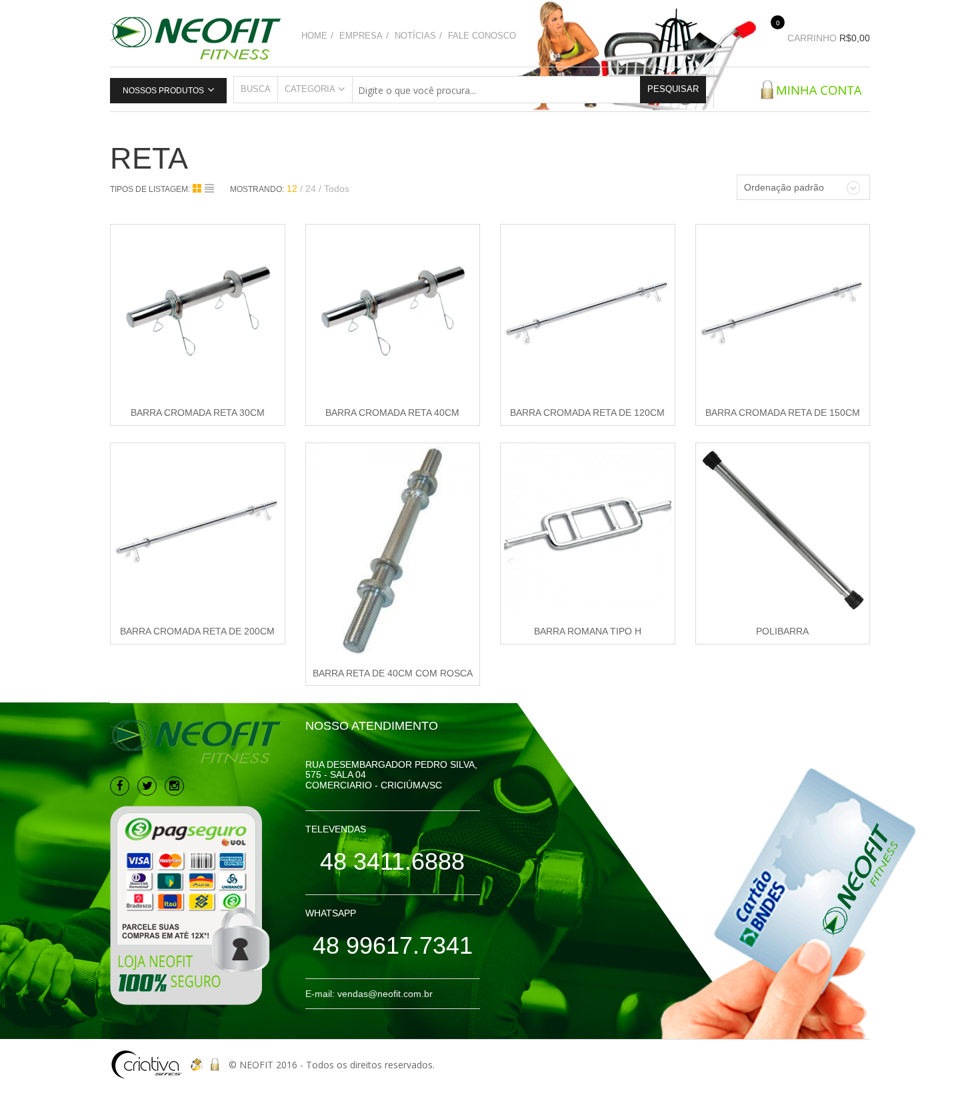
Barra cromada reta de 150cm (782, 412)
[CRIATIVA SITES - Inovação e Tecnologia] (146, 1064)
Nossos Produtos (163, 90)
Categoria (310, 89)
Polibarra (782, 631)
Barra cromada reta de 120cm (587, 412)
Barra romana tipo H (587, 631)
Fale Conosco (482, 36)
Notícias (415, 36)
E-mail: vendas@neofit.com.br (369, 993)
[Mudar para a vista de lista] (209, 188)
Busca (256, 89)
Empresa (361, 36)
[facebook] (119, 786)
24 (310, 188)
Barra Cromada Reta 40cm (392, 412)
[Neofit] (195, 37)
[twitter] (147, 786)
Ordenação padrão (784, 187)
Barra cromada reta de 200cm (197, 631)
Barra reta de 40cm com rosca (393, 673)
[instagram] (174, 786)
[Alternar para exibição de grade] (199, 188)
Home (314, 36)
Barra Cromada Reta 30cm (198, 412)
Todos (336, 188)
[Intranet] (216, 1064)
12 (292, 188)
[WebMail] (196, 1064)
